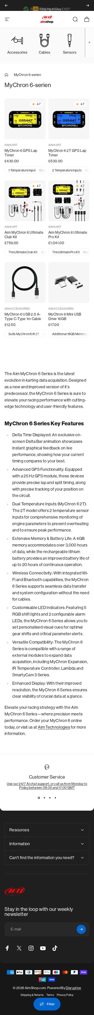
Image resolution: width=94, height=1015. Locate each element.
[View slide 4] (55, 797)
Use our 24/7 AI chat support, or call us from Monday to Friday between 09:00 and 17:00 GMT (47, 785)
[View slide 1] (39, 797)
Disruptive (73, 988)
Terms (50, 995)
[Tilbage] (6, 5)
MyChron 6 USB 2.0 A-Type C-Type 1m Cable (23, 316)
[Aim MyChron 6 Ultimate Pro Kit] (68, 200)
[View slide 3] (49, 797)
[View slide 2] (44, 797)
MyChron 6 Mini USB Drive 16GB (64, 316)
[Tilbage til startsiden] (6, 75)
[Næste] (88, 5)
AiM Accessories (17, 308)
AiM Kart (11, 145)
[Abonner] (81, 929)
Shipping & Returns (32, 995)
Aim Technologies (54, 727)
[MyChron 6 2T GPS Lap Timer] (68, 118)
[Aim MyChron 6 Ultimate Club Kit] (25, 200)
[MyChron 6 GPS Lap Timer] (25, 118)
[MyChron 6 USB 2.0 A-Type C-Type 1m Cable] (25, 282)
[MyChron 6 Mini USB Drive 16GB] (68, 282)
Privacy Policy (65, 995)
